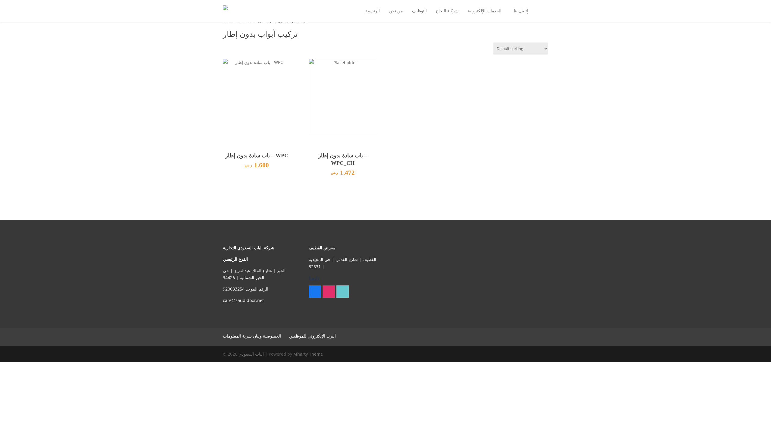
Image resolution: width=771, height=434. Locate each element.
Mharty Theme (308, 354)
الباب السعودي (251, 354)
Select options (257, 177)
